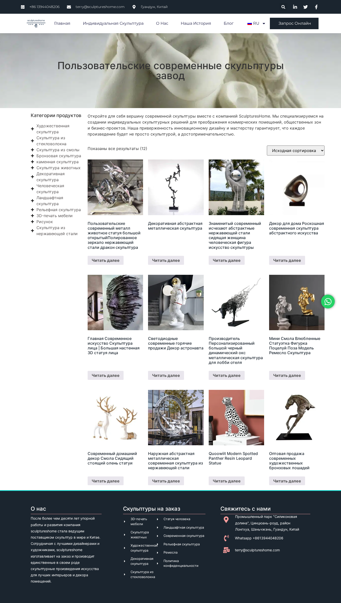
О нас (162, 23)
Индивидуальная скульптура (113, 23)
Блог (229, 23)
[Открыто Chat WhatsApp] (328, 301)
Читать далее (106, 260)
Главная (62, 23)
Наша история (196, 23)
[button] (283, 7)
